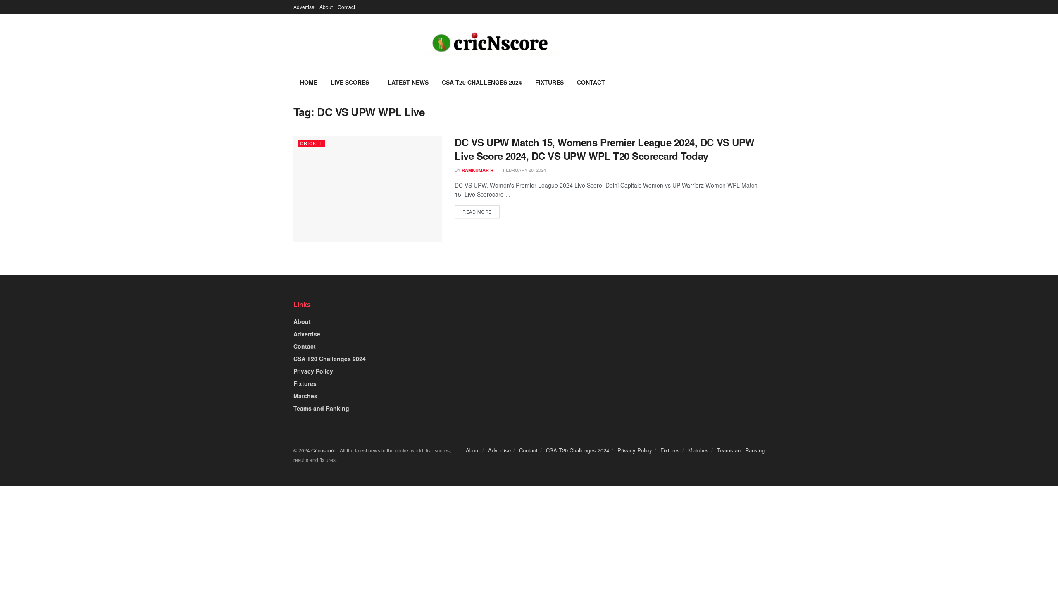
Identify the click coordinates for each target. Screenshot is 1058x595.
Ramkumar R (477, 170)
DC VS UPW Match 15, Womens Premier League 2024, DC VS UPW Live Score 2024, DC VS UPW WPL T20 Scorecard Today (605, 149)
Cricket (311, 143)
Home (308, 82)
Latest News (408, 82)
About (326, 6)
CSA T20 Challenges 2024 (482, 82)
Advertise (304, 6)
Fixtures (549, 82)
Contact (346, 6)
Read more (477, 211)
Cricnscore (323, 450)
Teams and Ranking (321, 408)
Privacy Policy (313, 371)
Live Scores (350, 82)
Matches (305, 396)
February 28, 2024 (524, 170)
